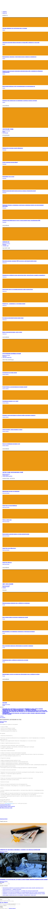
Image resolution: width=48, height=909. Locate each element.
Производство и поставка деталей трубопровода (12, 148)
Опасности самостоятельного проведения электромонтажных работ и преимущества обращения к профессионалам (22, 71)
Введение (4, 702)
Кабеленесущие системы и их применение (10, 491)
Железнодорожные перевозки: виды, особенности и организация (16, 603)
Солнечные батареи (7, 476)
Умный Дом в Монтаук (7, 562)
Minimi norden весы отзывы (6, 807)
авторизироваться (9, 803)
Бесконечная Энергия (6, 130)
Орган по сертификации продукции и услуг (11, 443)
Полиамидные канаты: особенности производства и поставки (15, 660)
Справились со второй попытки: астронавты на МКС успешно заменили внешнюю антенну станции (23, 713)
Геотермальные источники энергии (9, 372)
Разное (4, 587)
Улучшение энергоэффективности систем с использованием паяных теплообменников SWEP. (21, 220)
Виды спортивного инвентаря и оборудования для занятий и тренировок (17, 645)
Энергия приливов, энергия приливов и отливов (12, 429)
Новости (4, 13)
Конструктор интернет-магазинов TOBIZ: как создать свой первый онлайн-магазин (19, 261)
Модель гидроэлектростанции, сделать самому (12, 332)
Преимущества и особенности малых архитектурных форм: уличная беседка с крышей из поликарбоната (23, 275)
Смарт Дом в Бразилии (7, 584)
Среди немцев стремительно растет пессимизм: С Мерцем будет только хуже (19, 895)
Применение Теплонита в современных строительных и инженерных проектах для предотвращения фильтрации (23, 205)
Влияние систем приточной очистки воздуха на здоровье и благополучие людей (19, 190)
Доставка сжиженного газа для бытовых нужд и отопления (14, 28)
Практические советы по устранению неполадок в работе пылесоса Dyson (17, 289)
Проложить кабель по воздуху (7, 806)
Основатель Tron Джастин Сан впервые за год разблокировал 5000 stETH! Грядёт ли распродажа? (24, 712)
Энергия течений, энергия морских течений (12, 472)
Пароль (1, 905)
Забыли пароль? (12, 908)
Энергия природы (7, 357)
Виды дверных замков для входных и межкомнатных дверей (15, 617)
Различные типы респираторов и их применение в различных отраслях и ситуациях (19, 100)
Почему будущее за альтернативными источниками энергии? (14, 386)
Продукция (5, 132)
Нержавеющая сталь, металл (8, 176)
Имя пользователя (4, 904)
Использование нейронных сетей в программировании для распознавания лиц (18, 86)
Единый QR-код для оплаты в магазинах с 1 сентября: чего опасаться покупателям (24, 710)
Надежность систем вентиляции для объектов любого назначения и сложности (18, 415)
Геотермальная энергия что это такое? (10, 401)
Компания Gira (5, 242)
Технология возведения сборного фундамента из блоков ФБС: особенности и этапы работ (20, 42)
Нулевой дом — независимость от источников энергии (13, 303)
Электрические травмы (7, 129)
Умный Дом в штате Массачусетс (9, 548)
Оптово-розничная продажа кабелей (10, 162)
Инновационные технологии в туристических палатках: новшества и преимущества (19, 56)
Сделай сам (5, 245)
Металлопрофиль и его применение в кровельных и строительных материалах (18, 631)
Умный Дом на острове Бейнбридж (9, 505)
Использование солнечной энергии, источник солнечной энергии (15, 534)
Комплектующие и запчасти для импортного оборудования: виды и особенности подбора (21, 674)
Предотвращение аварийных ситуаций (11, 353)
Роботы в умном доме (7, 519)
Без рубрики (2, 722)
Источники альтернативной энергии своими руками (12, 318)
